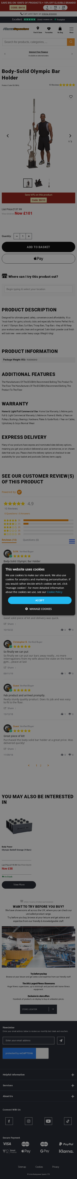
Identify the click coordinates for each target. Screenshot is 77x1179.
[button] (38, 609)
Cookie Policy (54, 592)
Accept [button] (39, 600)
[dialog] (38, 589)
